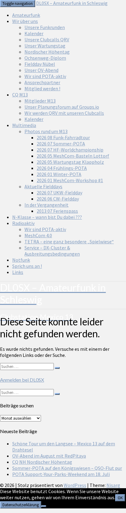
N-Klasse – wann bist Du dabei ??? (47, 217)
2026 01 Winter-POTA (59, 174)
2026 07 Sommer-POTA (61, 143)
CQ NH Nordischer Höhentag (42, 462)
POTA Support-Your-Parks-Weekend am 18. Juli (61, 474)
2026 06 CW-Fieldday (58, 199)
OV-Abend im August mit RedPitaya (49, 456)
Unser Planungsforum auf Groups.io (61, 107)
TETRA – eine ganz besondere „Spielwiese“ (69, 241)
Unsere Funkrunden (44, 27)
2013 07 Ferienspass (57, 211)
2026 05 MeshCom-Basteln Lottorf (73, 156)
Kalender (33, 33)
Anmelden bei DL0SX (22, 380)
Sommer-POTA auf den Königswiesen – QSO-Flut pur (67, 468)
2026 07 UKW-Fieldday (59, 192)
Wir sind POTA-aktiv (45, 76)
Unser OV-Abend (41, 70)
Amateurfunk (26, 15)
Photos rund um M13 (46, 131)
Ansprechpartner (42, 82)
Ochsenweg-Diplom (45, 58)
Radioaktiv (23, 223)
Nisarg (113, 485)
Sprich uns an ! (27, 266)
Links (17, 272)
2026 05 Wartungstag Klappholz (70, 162)
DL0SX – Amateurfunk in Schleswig (72, 3)
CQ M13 (20, 95)
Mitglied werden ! (42, 88)
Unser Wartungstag (44, 46)
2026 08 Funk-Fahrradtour (63, 137)
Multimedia (24, 125)
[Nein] (43, 506)
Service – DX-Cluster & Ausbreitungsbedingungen (52, 251)
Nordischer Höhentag (47, 52)
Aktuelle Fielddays (43, 186)
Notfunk (21, 260)
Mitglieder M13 (40, 101)
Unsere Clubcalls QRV (46, 39)
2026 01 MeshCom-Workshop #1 (70, 180)
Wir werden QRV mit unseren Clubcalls (64, 113)
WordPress (75, 485)
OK (120, 497)
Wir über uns (25, 21)
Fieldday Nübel (39, 64)
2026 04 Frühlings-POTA (62, 168)
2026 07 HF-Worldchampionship (70, 150)
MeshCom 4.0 (38, 235)
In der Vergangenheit (46, 205)
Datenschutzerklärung (20, 504)
